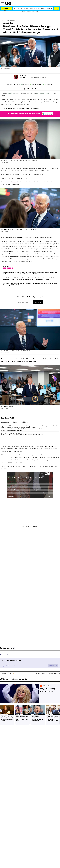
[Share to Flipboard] (36, 84)
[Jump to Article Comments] (7, 84)
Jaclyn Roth (23, 75)
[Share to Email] (48, 84)
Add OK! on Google (30, 89)
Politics (8, 20)
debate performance (43, 93)
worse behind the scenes (43, 237)
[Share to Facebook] (14, 84)
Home (3, 20)
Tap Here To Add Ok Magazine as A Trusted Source (23, 113)
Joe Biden (13, 20)
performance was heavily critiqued (34, 168)
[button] (3, 3)
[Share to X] (25, 84)
